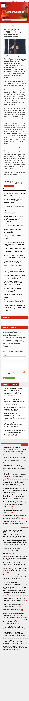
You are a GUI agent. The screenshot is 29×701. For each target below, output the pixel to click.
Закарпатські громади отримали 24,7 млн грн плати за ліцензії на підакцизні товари (15, 621)
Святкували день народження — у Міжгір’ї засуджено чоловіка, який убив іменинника (14, 301)
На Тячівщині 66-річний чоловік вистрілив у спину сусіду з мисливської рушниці (15, 237)
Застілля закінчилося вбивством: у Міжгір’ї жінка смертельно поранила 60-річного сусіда (15, 193)
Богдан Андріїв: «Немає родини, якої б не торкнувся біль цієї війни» (14, 510)
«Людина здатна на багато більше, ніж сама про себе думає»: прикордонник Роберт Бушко (14, 459)
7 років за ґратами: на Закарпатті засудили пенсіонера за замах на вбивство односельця (13, 290)
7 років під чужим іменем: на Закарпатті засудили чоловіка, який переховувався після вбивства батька (15, 271)
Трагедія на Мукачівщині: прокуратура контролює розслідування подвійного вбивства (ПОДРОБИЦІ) (14, 277)
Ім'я (4, 355)
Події (14, 25)
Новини (10, 25)
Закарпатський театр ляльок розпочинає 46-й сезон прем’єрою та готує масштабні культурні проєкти (15, 467)
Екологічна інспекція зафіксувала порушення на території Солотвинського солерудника (14, 582)
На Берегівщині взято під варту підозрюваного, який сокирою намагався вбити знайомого (15, 225)
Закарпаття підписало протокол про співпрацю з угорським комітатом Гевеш (15, 523)
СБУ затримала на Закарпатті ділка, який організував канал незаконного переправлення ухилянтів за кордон (15, 542)
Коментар (6, 361)
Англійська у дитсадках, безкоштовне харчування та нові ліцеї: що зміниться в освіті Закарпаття (15, 641)
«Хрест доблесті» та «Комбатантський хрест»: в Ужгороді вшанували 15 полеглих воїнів (15, 474)
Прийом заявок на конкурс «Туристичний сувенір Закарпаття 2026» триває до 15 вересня (14, 564)
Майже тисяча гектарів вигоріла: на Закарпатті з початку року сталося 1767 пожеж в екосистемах (14, 615)
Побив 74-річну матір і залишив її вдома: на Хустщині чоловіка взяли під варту (14, 206)
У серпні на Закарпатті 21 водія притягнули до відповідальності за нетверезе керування (14, 576)
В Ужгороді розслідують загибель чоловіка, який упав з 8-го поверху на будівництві (15, 490)
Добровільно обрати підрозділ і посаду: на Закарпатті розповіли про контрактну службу (15, 647)
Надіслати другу (8, 186)
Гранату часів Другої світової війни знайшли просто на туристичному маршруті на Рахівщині (14, 496)
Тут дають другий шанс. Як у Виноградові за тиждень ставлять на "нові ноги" (15, 536)
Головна (5, 25)
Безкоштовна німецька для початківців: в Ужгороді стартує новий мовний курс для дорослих (14, 633)
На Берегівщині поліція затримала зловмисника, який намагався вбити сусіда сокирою (14, 231)
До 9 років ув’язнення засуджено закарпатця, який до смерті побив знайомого (13, 296)
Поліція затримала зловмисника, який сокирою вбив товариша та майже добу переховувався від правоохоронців (15, 250)
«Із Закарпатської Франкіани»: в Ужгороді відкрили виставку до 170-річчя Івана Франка (14, 432)
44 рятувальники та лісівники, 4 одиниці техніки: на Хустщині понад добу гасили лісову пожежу (14, 598)
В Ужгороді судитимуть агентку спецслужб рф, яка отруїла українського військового (12, 212)
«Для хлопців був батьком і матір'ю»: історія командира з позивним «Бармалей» (13, 424)
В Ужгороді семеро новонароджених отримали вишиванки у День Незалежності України (15, 516)
